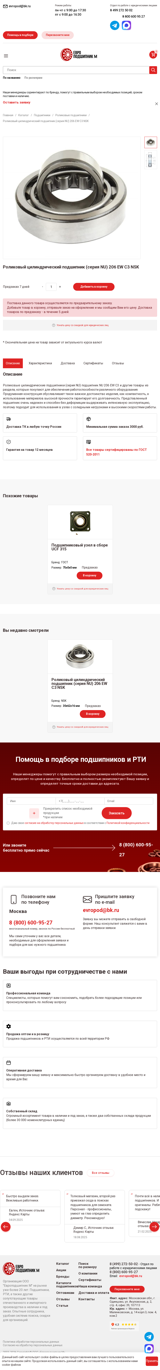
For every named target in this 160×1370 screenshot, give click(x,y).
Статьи (62, 1305)
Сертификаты (89, 1280)
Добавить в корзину (93, 286)
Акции (61, 1270)
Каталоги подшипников (67, 1284)
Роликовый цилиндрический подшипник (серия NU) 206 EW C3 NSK (79, 683)
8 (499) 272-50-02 (124, 1264)
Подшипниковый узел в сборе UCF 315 (80, 547)
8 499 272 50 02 (121, 10)
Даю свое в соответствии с (80, 822)
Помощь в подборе (20, 35)
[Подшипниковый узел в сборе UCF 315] (80, 522)
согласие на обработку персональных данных (54, 822)
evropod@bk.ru (101, 910)
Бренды (62, 1276)
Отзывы (63, 1299)
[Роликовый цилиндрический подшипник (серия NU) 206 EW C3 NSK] (80, 657)
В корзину (89, 575)
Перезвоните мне (57, 35)
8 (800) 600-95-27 (30, 923)
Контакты (86, 1299)
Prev (5, 1228)
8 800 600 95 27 (133, 16)
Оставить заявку (16, 102)
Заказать (116, 813)
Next (154, 1228)
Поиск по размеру (87, 1265)
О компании (87, 1273)
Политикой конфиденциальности (128, 822)
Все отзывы (100, 1173)
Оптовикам (65, 1292)
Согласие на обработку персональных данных (32, 1345)
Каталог (62, 1263)
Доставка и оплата (93, 1292)
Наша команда (90, 1286)
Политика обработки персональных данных (31, 1341)
